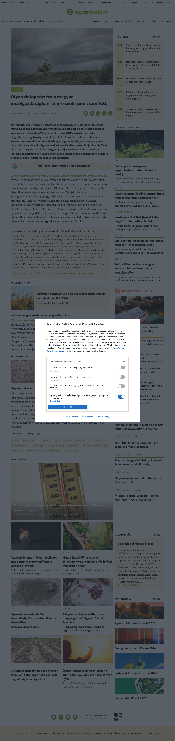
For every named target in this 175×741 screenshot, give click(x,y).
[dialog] (87, 370)
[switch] (121, 367)
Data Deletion (72, 417)
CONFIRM (68, 407)
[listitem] (87, 361)
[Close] (134, 324)
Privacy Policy (103, 417)
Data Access (87, 417)
